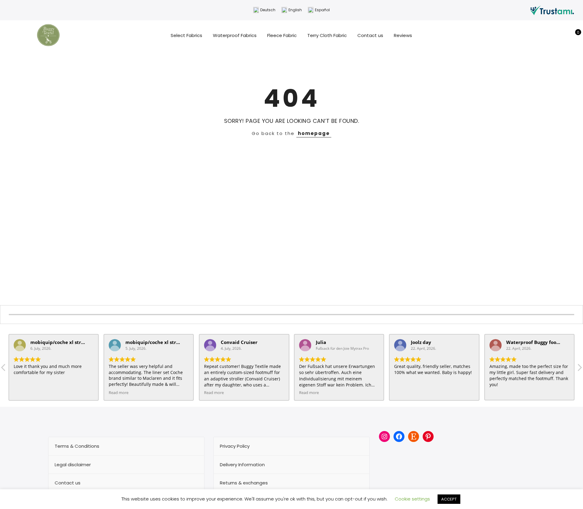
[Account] (564, 35)
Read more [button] (118, 392)
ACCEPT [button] (449, 499)
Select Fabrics (186, 35)
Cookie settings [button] (412, 499)
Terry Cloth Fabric (327, 35)
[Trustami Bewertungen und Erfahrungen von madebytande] (552, 9)
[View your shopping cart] (574, 35)
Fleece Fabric (282, 35)
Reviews (403, 35)
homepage (314, 133)
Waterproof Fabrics (235, 35)
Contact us (370, 35)
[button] (579, 369)
